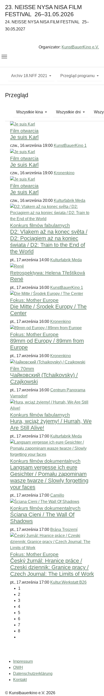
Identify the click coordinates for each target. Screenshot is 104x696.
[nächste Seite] (56, 637)
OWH (18, 667)
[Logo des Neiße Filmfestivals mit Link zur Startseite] (52, 39)
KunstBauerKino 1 (70, 145)
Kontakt (20, 679)
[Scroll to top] (93, 685)
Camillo (57, 495)
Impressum (23, 661)
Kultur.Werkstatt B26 (68, 582)
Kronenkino (64, 173)
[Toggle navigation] (4, 56)
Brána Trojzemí (63, 529)
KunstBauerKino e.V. (80, 47)
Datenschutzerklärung (33, 673)
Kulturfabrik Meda (69, 200)
